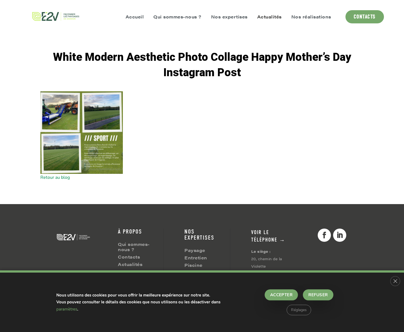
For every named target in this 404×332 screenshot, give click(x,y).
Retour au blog (55, 177)
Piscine (193, 265)
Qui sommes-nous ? (134, 247)
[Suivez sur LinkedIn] (339, 235)
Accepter (281, 295)
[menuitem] (56, 17)
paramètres (66, 309)
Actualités (130, 264)
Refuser (318, 295)
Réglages (299, 309)
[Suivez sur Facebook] (324, 235)
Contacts (129, 257)
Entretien (195, 257)
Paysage (194, 250)
